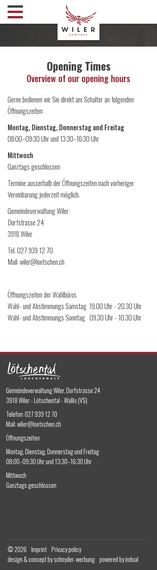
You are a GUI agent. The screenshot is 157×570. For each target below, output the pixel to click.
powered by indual (118, 559)
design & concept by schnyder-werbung (51, 559)
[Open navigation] (15, 11)
